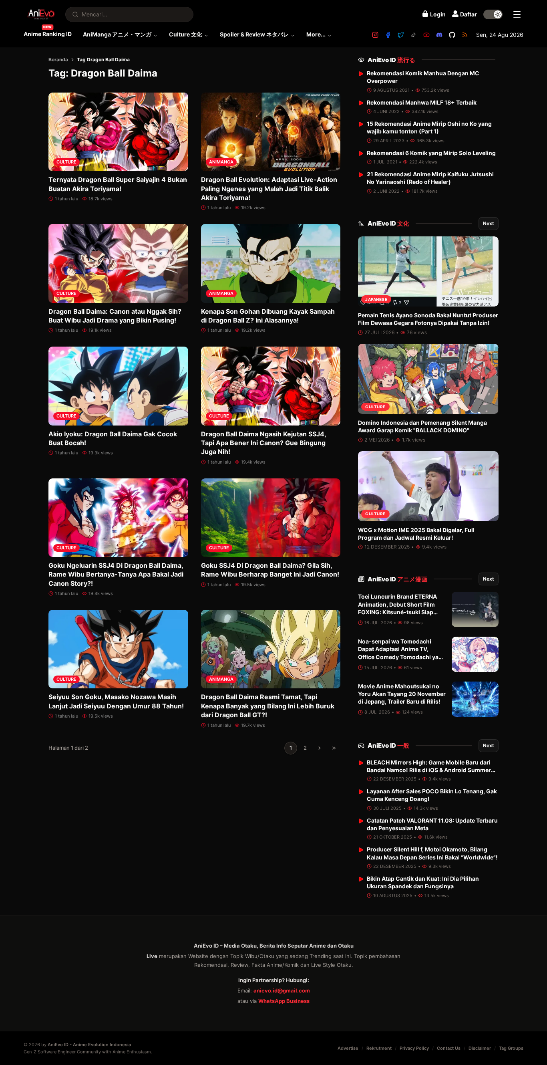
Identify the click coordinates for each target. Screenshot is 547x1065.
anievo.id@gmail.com (281, 990)
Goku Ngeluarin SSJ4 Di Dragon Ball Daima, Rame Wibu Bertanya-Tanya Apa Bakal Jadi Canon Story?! (115, 574)
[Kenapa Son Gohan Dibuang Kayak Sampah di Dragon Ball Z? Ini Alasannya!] (271, 263)
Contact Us (449, 1048)
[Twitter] (401, 35)
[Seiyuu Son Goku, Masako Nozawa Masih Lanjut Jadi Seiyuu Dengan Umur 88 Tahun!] (118, 649)
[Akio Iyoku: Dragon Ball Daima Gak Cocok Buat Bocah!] (118, 386)
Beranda (58, 59)
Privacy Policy (414, 1048)
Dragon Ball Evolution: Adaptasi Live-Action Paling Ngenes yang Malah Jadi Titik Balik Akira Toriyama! (269, 188)
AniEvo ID (391, 60)
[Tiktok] (413, 35)
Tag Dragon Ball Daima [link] (103, 59)
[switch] (493, 14)
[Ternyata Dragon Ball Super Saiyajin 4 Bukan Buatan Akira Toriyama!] (118, 132)
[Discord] (439, 35)
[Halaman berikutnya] (319, 748)
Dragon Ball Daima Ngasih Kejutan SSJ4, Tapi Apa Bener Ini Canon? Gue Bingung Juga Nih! (263, 443)
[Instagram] (375, 35)
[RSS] (465, 35)
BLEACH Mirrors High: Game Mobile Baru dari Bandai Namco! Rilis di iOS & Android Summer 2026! (429, 770)
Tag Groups (511, 1048)
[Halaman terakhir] (334, 748)
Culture (66, 162)
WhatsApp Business (284, 1001)
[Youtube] (426, 35)
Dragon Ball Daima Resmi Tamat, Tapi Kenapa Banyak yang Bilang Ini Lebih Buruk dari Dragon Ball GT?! (267, 706)
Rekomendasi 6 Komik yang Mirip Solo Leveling (431, 152)
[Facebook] (388, 35)
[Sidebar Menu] (517, 14)
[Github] (452, 35)
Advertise (348, 1048)
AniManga (221, 162)
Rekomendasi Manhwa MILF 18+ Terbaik (422, 102)
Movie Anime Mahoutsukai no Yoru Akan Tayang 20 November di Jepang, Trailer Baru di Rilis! (402, 694)
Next (488, 223)
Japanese (376, 299)
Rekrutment (379, 1048)
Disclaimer (480, 1048)
